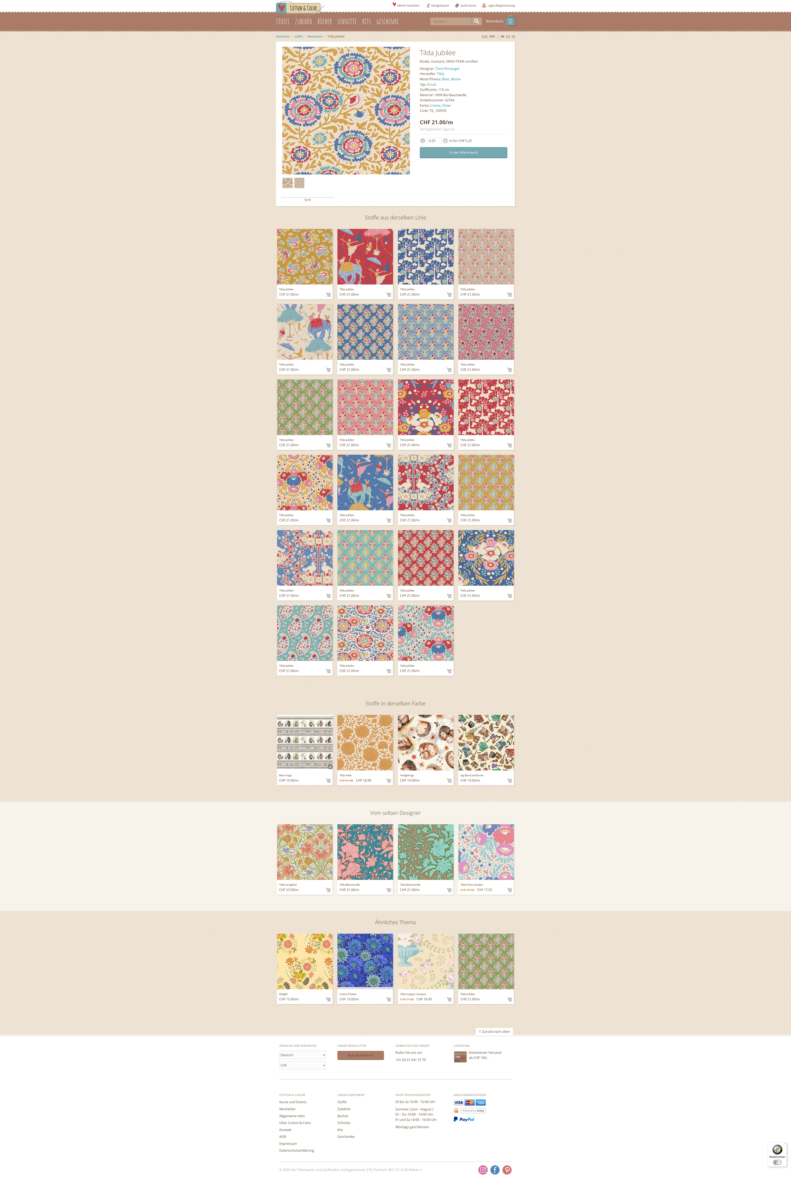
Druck (431, 84)
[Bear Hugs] (305, 743)
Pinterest (507, 1170)
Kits (340, 1130)
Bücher (343, 1116)
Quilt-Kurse (468, 5)
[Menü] (784, 1144)
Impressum (288, 1143)
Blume (456, 79)
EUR (485, 36)
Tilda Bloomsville (349, 884)
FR (513, 36)
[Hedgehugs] (426, 743)
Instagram (483, 1170)
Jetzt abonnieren (360, 1055)
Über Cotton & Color (295, 1123)
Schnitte (343, 1123)
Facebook (495, 1170)
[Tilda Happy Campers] (426, 961)
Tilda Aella (345, 775)
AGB (282, 1136)
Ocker (446, 105)
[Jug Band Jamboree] (486, 743)
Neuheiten (287, 1109)
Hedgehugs (407, 775)
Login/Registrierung (501, 5)
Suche (477, 21)
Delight (283, 994)
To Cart (328, 294)
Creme (435, 105)
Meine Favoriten (408, 5)
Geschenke (346, 1136)
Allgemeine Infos (292, 1116)
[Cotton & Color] (300, 8)
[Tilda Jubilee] (287, 183)
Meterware (314, 36)
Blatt (445, 79)
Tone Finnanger (447, 68)
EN (508, 36)
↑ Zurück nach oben (494, 1031)
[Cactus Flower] (365, 961)
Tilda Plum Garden (471, 884)
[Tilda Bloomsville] (365, 852)
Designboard (440, 5)
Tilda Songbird (288, 884)
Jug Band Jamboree (471, 775)
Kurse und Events (293, 1102)
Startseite (282, 36)
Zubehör (344, 1109)
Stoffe (298, 36)
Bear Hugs (285, 775)
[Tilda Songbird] (305, 852)
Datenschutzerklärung (296, 1150)
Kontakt (285, 1130)
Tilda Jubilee (286, 289)
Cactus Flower (348, 994)
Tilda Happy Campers (413, 994)
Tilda (440, 73)
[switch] (777, 1162)
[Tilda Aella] (365, 743)
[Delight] (305, 961)
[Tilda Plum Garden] (486, 852)
